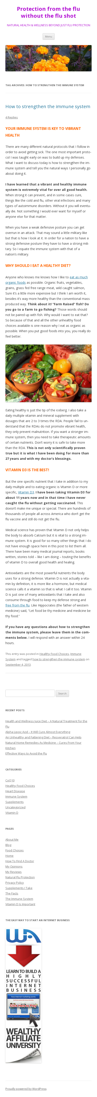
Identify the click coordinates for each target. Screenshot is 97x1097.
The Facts (11, 893)
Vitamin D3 (26, 492)
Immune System (16, 796)
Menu (48, 36)
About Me (11, 839)
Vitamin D (11, 813)
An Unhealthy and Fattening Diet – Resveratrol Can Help (43, 737)
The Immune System (19, 899)
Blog (8, 845)
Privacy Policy (14, 883)
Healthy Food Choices (54, 654)
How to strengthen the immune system (47, 106)
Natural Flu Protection (20, 877)
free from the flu (17, 605)
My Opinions (14, 866)
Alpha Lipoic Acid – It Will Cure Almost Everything (37, 732)
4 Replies (11, 117)
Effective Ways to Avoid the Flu (26, 753)
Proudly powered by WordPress (25, 1089)
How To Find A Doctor (19, 861)
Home (9, 856)
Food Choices (14, 850)
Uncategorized (15, 807)
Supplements (14, 802)
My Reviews (13, 872)
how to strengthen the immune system (58, 659)
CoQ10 (9, 780)
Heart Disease (15, 791)
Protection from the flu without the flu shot (48, 12)
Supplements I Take (18, 888)
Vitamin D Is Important (20, 904)
